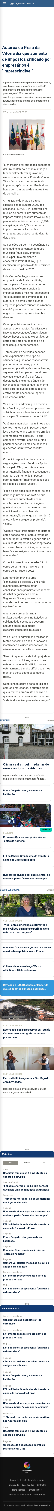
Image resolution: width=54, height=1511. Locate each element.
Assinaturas (39, 1494)
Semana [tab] (27, 1163)
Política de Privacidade (20, 1494)
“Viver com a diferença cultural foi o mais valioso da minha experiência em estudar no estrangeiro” (26, 928)
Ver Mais (50, 721)
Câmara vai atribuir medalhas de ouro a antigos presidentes (26, 766)
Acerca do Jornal (18, 1480)
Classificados (27, 1485)
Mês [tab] (43, 1163)
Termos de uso (35, 1490)
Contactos (41, 1485)
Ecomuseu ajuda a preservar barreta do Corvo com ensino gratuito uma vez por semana (26, 1033)
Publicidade (13, 1485)
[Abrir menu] (4, 3)
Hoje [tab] (10, 1163)
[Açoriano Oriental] (27, 1473)
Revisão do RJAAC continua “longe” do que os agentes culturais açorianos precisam (25, 988)
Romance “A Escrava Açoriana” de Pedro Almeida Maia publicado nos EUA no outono (27, 951)
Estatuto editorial (36, 1480)
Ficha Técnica (18, 1490)
